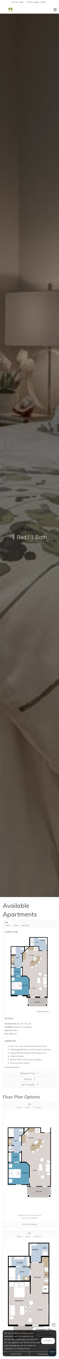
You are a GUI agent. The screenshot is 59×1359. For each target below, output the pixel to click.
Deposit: (8, 1030)
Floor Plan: (9, 1033)
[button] (29, 974)
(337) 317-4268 (17, 2)
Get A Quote (28, 1084)
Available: (9, 1027)
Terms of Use (16, 1354)
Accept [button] (48, 1341)
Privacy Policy (43, 1354)
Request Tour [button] (28, 1073)
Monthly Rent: (11, 1023)
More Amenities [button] (12, 1067)
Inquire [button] (28, 1078)
